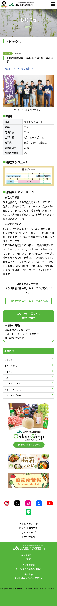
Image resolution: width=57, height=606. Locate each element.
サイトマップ (28, 532)
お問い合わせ (28, 536)
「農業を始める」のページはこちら (28, 301)
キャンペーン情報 (12, 389)
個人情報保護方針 (28, 528)
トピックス (9, 371)
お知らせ (8, 359)
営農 (6, 377)
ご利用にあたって (28, 524)
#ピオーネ (10, 68)
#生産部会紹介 (25, 68)
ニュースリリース (12, 383)
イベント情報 (10, 365)
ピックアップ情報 (12, 395)
